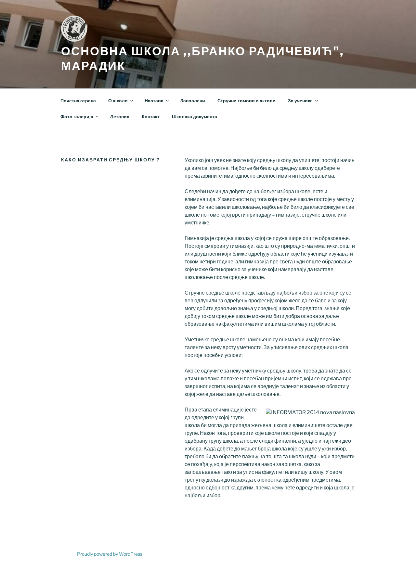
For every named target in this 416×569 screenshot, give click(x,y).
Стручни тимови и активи (246, 100)
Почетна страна (78, 100)
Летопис (119, 116)
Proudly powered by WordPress (109, 554)
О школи (118, 100)
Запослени (192, 100)
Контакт (151, 116)
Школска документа (194, 116)
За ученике (300, 100)
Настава (154, 100)
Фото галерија (76, 116)
